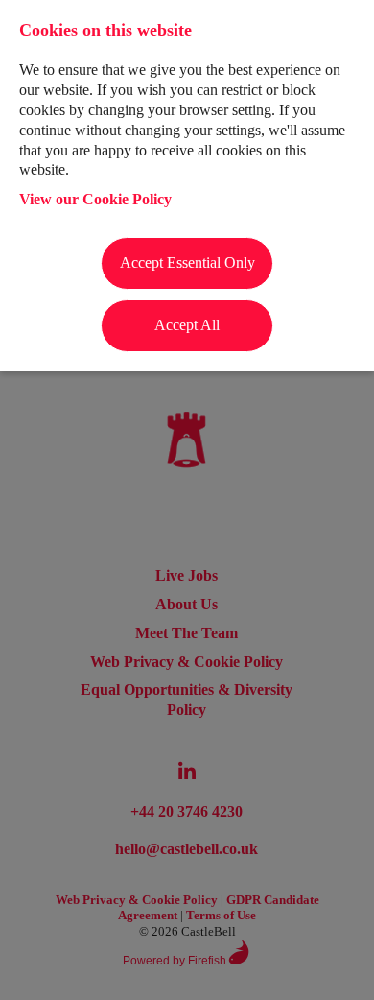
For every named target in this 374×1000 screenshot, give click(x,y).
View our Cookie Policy (95, 199)
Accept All (187, 325)
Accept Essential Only (187, 262)
